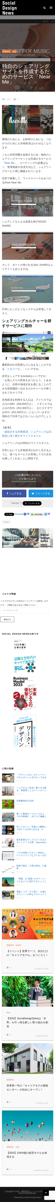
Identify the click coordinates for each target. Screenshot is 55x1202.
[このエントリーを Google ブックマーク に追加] (25, 514)
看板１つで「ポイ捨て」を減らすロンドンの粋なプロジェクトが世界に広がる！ (31, 893)
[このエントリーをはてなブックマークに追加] (28, 514)
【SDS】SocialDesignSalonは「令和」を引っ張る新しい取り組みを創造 (27, 1022)
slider (7, 522)
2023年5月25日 (41, 968)
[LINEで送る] (37, 514)
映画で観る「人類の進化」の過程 (31, 867)
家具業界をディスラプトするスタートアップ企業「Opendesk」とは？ (32, 841)
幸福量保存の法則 (25, 800)
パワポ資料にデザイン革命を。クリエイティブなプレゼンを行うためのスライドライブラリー (31, 854)
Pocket (19, 514)
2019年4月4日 (42, 1036)
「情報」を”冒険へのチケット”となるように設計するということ (31, 880)
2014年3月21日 (9, 57)
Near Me (9, 163)
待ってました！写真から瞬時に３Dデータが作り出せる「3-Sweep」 (31, 828)
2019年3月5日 (42, 1103)
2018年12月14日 (40, 1170)
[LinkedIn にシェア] (45, 514)
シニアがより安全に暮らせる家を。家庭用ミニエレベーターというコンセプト (31, 789)
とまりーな (13, 369)
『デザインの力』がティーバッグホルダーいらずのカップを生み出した (31, 776)
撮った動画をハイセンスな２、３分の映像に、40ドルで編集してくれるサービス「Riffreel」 (31, 815)
